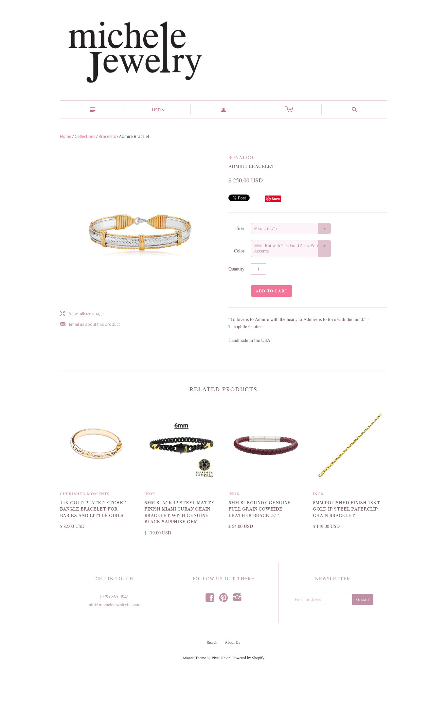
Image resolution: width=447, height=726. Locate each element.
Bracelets (107, 136)
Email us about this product (90, 324)
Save (276, 198)
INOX (150, 493)
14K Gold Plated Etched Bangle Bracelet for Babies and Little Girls (93, 509)
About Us (232, 642)
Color (239, 251)
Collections (85, 136)
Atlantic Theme (194, 657)
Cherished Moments (85, 493)
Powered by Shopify (248, 657)
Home (65, 136)
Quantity (236, 269)
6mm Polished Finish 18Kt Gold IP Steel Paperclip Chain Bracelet (346, 509)
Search (212, 642)
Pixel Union (221, 657)
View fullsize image (82, 314)
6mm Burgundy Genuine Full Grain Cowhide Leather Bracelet (259, 509)
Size (240, 228)
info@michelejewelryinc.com (114, 604)
